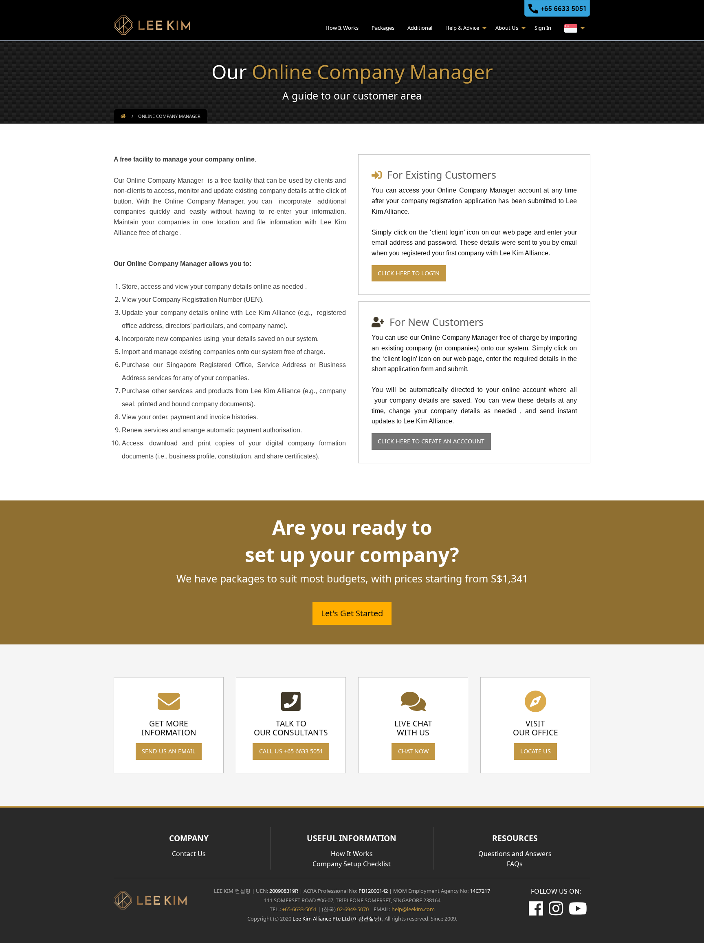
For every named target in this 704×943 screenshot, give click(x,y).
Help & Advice (462, 27)
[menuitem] (342, 29)
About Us (506, 27)
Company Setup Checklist (351, 863)
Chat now (413, 751)
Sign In (543, 27)
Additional (419, 27)
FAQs (515, 863)
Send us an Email (169, 751)
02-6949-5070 (352, 909)
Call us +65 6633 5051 (291, 751)
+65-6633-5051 (299, 909)
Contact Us (189, 853)
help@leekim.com (413, 909)
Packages (383, 27)
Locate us (535, 751)
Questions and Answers (515, 853)
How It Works (342, 27)
